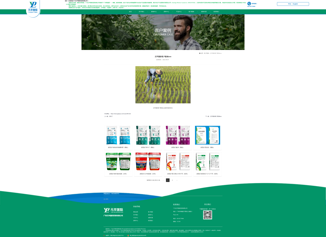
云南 (121, 232)
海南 (124, 232)
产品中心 (179, 11)
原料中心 (166, 11)
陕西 (128, 232)
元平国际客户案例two (216, 116)
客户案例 (191, 11)
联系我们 (216, 11)
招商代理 (204, 11)
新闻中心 (154, 11)
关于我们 (141, 11)
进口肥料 (106, 199)
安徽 (131, 232)
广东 (117, 232)
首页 (130, 11)
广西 (119, 232)
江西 (126, 232)
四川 (135, 232)
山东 (133, 232)
